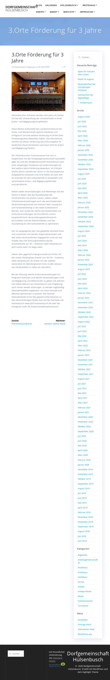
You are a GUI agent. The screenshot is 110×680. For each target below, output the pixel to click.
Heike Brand (20, 67)
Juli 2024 (82, 236)
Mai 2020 (82, 445)
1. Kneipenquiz (85, 102)
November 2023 (85, 264)
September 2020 (86, 431)
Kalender (51, 5)
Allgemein (31, 67)
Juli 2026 (82, 121)
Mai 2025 (82, 188)
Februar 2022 (84, 350)
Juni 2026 (82, 126)
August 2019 (84, 488)
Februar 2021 (84, 407)
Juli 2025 (82, 178)
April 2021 (83, 398)
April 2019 (83, 507)
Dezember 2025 (85, 155)
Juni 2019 (82, 498)
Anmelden (83, 619)
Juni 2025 (82, 183)
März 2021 (83, 402)
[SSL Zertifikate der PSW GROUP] (57, 666)
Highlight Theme (90, 672)
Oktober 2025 (84, 164)
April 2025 (83, 193)
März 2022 (83, 345)
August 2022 (84, 321)
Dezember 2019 (85, 469)
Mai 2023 (82, 283)
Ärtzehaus (83, 567)
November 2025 (85, 159)
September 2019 (86, 483)
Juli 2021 (82, 383)
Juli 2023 (82, 274)
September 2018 (86, 526)
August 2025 (84, 173)
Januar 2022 (83, 355)
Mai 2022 (82, 336)
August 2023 (84, 269)
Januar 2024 (83, 259)
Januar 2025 (83, 207)
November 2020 (85, 421)
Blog (39, 5)
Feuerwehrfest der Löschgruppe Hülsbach (87, 87)
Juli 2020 (82, 436)
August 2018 (84, 531)
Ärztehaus (83, 572)
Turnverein (83, 605)
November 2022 (85, 307)
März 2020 (83, 455)
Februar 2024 (84, 255)
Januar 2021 (83, 412)
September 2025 (86, 169)
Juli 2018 (82, 536)
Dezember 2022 (85, 302)
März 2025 (83, 197)
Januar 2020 (83, 464)
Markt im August (86, 79)
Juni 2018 (82, 541)
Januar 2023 (83, 297)
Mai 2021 (82, 393)
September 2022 (86, 317)
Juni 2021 (82, 388)
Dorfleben (82, 577)
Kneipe (81, 586)
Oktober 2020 (84, 426)
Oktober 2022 (84, 312)
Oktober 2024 (84, 221)
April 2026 (83, 135)
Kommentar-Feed (86, 629)
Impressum (86, 11)
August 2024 (84, 231)
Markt (53, 11)
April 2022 (83, 340)
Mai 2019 (82, 502)
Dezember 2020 (85, 417)
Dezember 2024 (85, 212)
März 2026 (83, 140)
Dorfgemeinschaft (21, 8)
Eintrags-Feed (84, 624)
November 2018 (85, 521)
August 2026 (84, 116)
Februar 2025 (84, 202)
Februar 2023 (84, 293)
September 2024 (86, 226)
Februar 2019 (84, 512)
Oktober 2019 (84, 479)
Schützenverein (85, 601)
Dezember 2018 (85, 517)
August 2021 (84, 378)
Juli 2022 (82, 326)
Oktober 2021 (84, 369)
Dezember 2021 (85, 359)
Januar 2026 (83, 150)
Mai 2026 (82, 131)
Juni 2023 (82, 278)
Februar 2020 (84, 460)
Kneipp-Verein (85, 591)
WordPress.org (85, 634)
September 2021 (86, 374)
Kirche (81, 581)
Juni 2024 (82, 240)
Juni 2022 (82, 331)
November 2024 (85, 216)
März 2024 (83, 250)
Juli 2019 (82, 493)
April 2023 (83, 288)
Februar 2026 (84, 145)
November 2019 (85, 474)
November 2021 (85, 364)
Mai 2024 (82, 245)
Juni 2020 (82, 440)
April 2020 (83, 450)
